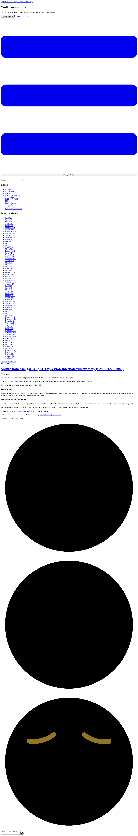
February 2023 (10, 296)
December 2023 (10, 276)
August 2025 (9, 239)
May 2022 (8, 313)
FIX (6, 201)
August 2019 (9, 356)
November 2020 (10, 333)
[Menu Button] (69, 173)
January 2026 (9, 230)
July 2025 (8, 241)
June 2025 (8, 243)
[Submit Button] (22, 180)
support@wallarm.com (25, 411)
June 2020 (8, 342)
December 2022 (10, 300)
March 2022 (9, 315)
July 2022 (8, 309)
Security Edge (10, 197)
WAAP (7, 193)
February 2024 (10, 272)
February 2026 (10, 228)
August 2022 (9, 307)
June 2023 (8, 288)
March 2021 (9, 329)
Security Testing (10, 203)
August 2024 (9, 261)
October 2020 (10, 335)
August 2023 (9, 284)
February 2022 (10, 317)
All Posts (8, 189)
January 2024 (9, 274)
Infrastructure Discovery (13, 209)
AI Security (9, 205)
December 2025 (10, 231)
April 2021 (9, 327)
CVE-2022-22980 (11, 381)
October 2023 (10, 280)
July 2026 (8, 218)
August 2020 (9, 338)
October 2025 (10, 235)
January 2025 (9, 253)
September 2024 (10, 259)
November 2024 (10, 255)
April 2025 (9, 247)
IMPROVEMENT (11, 199)
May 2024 (8, 266)
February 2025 (10, 251)
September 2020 (10, 336)
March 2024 (9, 270)
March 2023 (9, 294)
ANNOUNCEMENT (12, 195)
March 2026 (9, 226)
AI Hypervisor (10, 207)
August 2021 (9, 325)
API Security (9, 191)
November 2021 (10, 321)
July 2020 (8, 340)
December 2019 (10, 352)
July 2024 (8, 263)
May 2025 (8, 245)
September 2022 (10, 305)
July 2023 (8, 286)
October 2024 (10, 257)
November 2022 (10, 301)
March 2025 (9, 249)
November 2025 (10, 233)
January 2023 (9, 298)
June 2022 (8, 311)
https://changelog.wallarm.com (50, 415)
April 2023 (9, 292)
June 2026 (8, 220)
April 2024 (9, 268)
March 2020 (9, 348)
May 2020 (8, 344)
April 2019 (9, 358)
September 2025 (10, 237)
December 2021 (10, 319)
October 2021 (10, 323)
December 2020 (10, 331)
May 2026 (8, 222)
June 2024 (8, 265)
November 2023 (10, 278)
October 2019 (10, 354)
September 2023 (10, 282)
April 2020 (9, 346)
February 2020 (10, 350)
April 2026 (9, 224)
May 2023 (8, 290)
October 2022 (10, 303)
